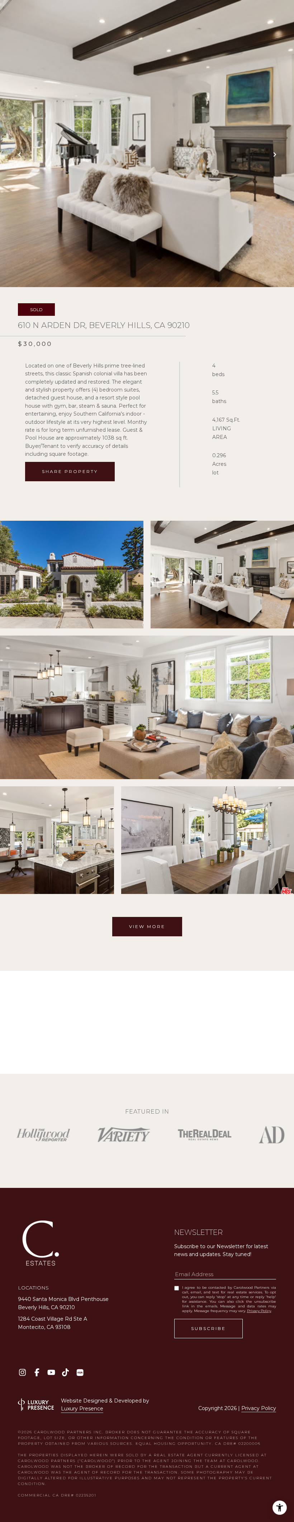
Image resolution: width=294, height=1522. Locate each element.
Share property (70, 471)
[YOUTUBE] (51, 1372)
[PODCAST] (79, 1372)
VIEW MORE (147, 926)
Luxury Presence (82, 1408)
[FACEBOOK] (36, 1372)
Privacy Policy (259, 1310)
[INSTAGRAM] (22, 1372)
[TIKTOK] (65, 1372)
